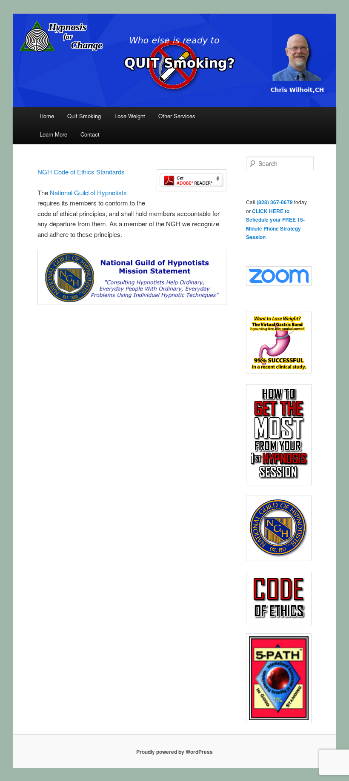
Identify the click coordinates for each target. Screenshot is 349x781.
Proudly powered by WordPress (174, 751)
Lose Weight (129, 116)
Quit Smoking (84, 116)
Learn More (53, 134)
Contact (90, 134)
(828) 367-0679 (275, 202)
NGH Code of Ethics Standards (81, 171)
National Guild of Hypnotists (88, 192)
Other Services (176, 116)
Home (47, 116)
